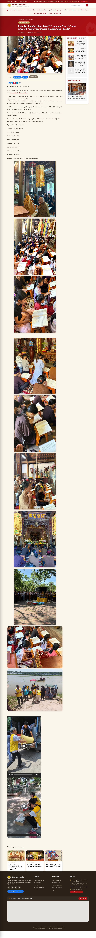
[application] (24, 746)
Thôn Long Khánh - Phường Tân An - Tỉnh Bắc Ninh (46, 1)
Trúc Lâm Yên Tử (29, 10)
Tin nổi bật (82, 38)
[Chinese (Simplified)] (82, 1)
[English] (84, 1)
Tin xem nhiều (72, 38)
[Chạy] (9, 774)
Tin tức (36, 890)
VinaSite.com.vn (61, 927)
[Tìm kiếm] (87, 5)
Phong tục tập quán (55, 13)
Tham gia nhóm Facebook (16, 891)
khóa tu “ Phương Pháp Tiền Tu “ (18, 92)
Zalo (62, 1)
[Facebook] (58, 1)
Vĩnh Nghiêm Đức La (16, 10)
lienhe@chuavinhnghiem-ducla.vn (80, 887)
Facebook (18, 77)
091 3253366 (79, 889)
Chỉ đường (83, 898)
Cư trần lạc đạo (83, 10)
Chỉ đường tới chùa (77, 892)
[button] (24, 746)
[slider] (23, 774)
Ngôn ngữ (54, 890)
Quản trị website (43, 927)
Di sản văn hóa (41, 10)
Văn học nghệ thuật (40, 13)
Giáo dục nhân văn (69, 10)
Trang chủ (20, 19)
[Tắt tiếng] (37, 774)
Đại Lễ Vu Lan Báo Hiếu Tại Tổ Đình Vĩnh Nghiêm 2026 (34, 866)
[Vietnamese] (86, 1)
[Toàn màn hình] (39, 774)
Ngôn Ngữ (76, 1)
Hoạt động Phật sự (28, 19)
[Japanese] (88, 1)
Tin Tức (68, 1)
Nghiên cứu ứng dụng (54, 10)
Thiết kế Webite (52, 927)
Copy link (34, 76)
